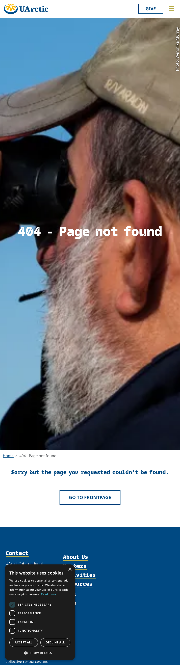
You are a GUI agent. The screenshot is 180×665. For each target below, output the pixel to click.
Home (8, 455)
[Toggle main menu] (171, 8)
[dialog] (40, 612)
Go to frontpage (90, 497)
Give (151, 8)
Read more (48, 594)
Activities (79, 575)
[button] (39, 653)
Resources (78, 583)
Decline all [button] (55, 642)
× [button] (69, 569)
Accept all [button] (23, 642)
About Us (75, 556)
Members (75, 566)
